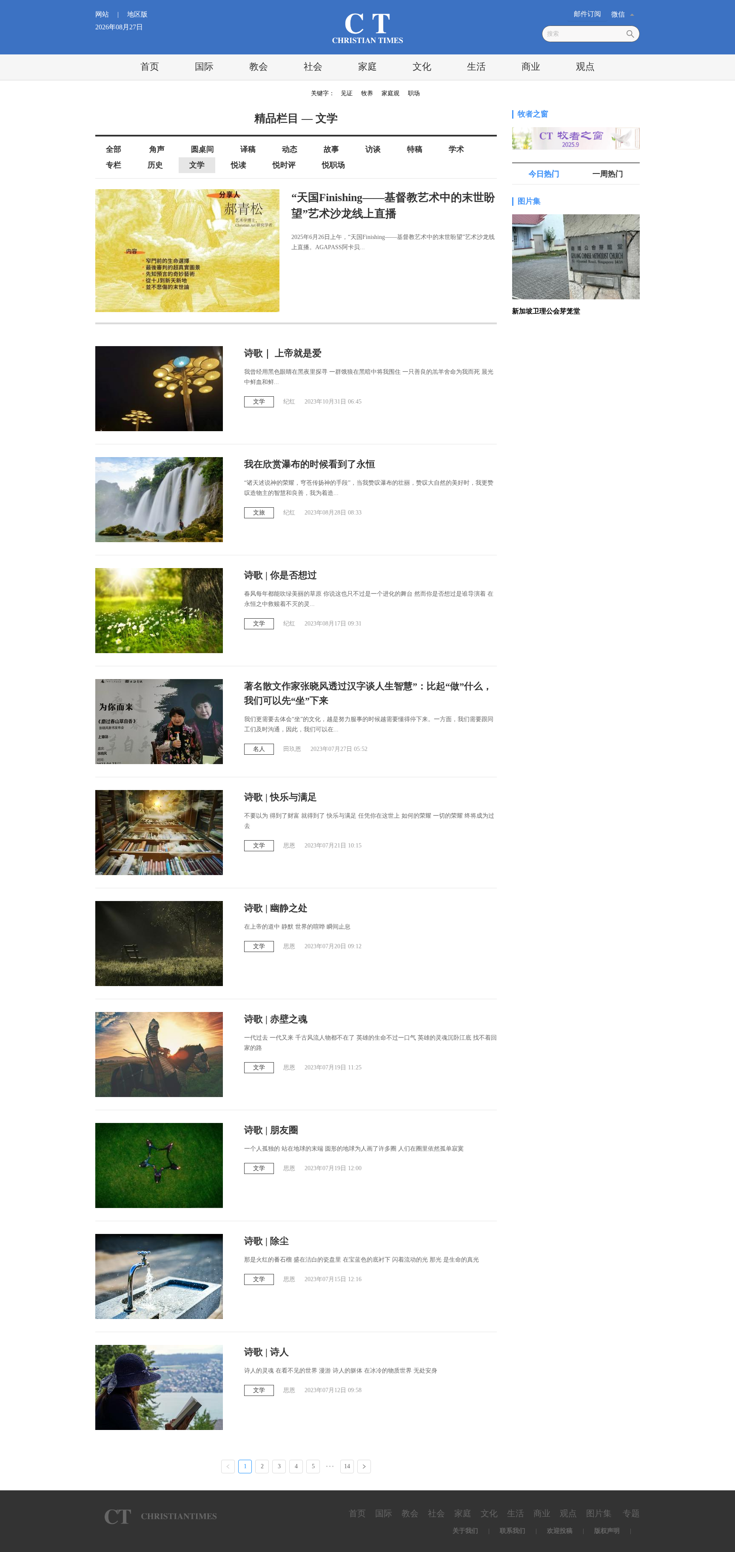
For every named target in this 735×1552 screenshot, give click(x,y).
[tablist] (576, 174)
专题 (631, 1513)
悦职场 (333, 165)
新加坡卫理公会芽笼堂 (546, 311)
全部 (113, 149)
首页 (149, 66)
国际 (204, 66)
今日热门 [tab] (544, 174)
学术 (456, 149)
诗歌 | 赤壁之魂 (276, 1019)
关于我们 (465, 1530)
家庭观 (390, 93)
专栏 (113, 165)
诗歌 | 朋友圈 (271, 1130)
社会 (313, 66)
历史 (155, 165)
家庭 (367, 66)
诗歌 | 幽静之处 (276, 908)
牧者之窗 (533, 114)
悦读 (238, 165)
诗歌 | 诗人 (266, 1352)
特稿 (414, 149)
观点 (585, 66)
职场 (414, 93)
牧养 (367, 93)
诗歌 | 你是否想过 (280, 575)
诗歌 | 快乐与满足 (280, 797)
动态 (289, 149)
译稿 (248, 149)
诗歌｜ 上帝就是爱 (283, 353)
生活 (476, 66)
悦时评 (284, 165)
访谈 (373, 149)
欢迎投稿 (560, 1530)
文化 (422, 66)
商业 (530, 66)
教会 (258, 66)
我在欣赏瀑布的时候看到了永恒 (309, 464)
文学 (197, 165)
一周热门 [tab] (608, 174)
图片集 (529, 201)
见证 (347, 93)
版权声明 (607, 1530)
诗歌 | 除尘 (266, 1241)
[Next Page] (364, 1466)
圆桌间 (202, 149)
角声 (157, 149)
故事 (331, 149)
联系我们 (512, 1530)
